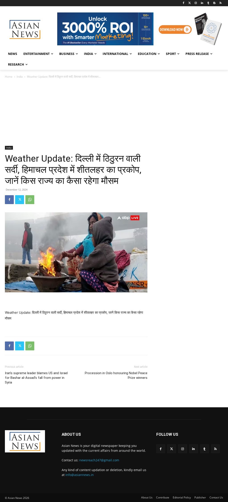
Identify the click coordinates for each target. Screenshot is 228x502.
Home (8, 76)
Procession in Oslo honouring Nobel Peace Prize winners (116, 375)
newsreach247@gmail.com (99, 460)
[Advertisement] (114, 112)
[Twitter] (189, 3)
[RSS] (220, 3)
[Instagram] (195, 3)
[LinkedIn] (202, 3)
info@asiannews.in (79, 475)
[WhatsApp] (29, 199)
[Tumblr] (208, 3)
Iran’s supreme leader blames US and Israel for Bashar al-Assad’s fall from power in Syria (36, 377)
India (20, 76)
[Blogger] (214, 3)
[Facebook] (183, 3)
